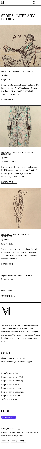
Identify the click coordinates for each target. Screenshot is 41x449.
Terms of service (7, 435)
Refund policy (22, 432)
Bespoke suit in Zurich (10, 395)
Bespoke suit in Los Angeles (13, 392)
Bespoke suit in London (11, 388)
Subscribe (6, 296)
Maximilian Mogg (13, 429)
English (4, 441)
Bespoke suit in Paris (10, 384)
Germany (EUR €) (17, 441)
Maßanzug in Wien (9, 399)
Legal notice (18, 435)
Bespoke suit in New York (12, 377)
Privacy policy (33, 432)
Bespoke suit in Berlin (10, 373)
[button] (34, 2)
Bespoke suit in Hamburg (12, 380)
